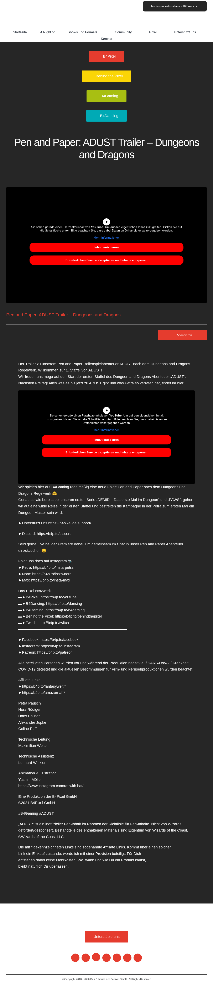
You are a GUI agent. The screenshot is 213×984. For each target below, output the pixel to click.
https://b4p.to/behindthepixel (78, 616)
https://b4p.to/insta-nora (52, 574)
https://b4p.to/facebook (59, 640)
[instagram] (86, 958)
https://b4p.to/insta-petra (53, 567)
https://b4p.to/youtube (59, 597)
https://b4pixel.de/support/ (69, 523)
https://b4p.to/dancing (64, 603)
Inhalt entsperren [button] (106, 247)
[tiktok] (127, 958)
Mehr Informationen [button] (107, 237)
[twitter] (138, 958)
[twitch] (117, 958)
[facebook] (106, 958)
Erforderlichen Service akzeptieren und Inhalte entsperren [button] (106, 260)
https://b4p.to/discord (54, 534)
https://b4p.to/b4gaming (65, 610)
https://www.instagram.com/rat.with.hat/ (50, 786)
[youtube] (75, 958)
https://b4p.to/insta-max (50, 580)
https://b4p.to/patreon (55, 652)
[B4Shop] (96, 957)
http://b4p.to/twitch (53, 623)
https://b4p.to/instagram (60, 646)
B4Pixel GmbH (118, 979)
